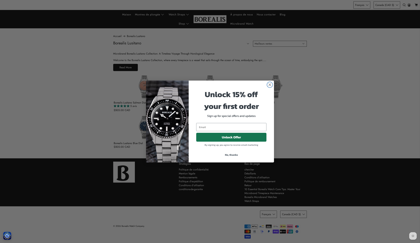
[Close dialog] (270, 85)
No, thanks (231, 155)
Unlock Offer (231, 137)
